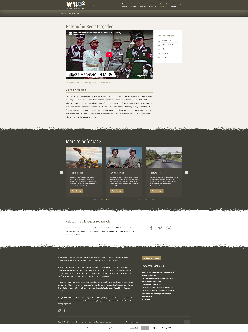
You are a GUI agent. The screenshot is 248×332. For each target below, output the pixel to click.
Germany (164, 53)
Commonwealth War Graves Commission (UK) (157, 278)
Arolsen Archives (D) (149, 275)
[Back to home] (75, 5)
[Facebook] (89, 5)
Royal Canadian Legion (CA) (151, 281)
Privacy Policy (134, 328)
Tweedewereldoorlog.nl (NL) (151, 284)
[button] (125, 5)
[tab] (92, 199)
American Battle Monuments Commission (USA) (158, 272)
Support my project (152, 258)
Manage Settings (167, 328)
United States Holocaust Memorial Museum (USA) (159, 290)
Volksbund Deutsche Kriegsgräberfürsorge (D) (157, 293)
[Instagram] (93, 5)
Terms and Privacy (132, 322)
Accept (145, 328)
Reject (155, 328)
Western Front (147, 296)
